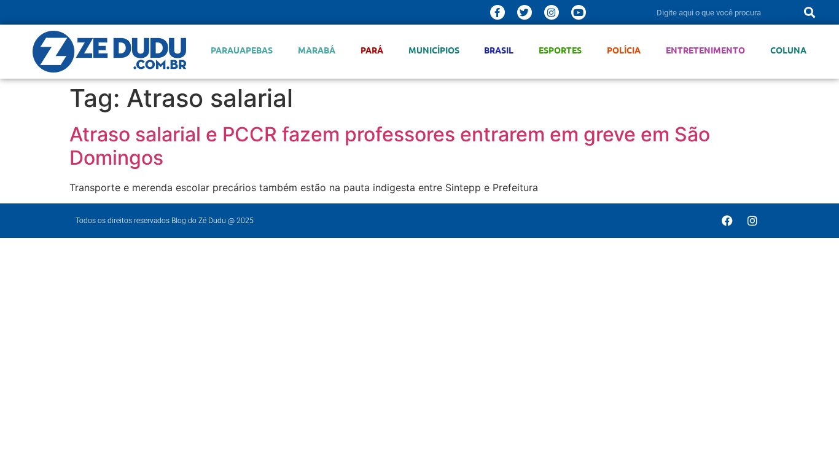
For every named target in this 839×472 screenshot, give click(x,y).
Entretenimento (705, 50)
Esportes (560, 50)
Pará (372, 50)
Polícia (624, 50)
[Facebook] (727, 221)
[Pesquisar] (809, 12)
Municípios (433, 50)
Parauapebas (242, 50)
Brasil (498, 50)
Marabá (316, 50)
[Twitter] (524, 12)
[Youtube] (578, 12)
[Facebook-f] (497, 12)
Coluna (788, 50)
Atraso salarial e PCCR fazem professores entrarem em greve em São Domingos (389, 146)
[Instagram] (551, 12)
